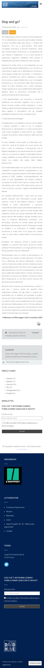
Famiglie (8, 336)
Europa (9, 393)
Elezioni (9, 381)
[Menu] (41, 4)
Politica (5, 32)
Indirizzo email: (7, 414)
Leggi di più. (6, 665)
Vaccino (22, 336)
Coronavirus (13, 333)
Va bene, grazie (35, 663)
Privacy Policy (22, 449)
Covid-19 (22, 333)
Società (12, 32)
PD (7, 387)
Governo (15, 336)
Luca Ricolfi (23, 27)
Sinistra (9, 378)
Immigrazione (11, 390)
